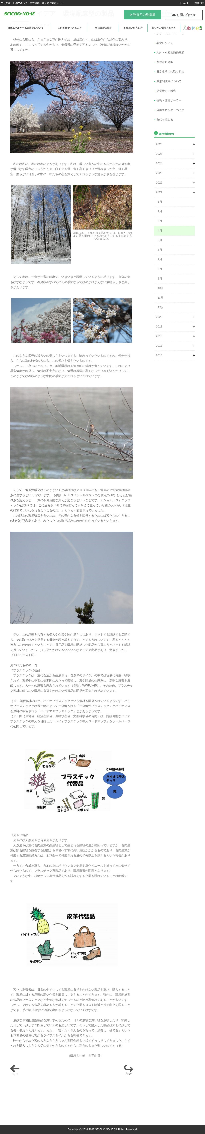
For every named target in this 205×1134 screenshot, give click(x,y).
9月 (160, 278)
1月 (160, 201)
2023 (159, 173)
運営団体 (199, 3)
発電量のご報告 (166, 90)
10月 (161, 288)
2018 (159, 336)
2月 (160, 211)
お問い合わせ (186, 15)
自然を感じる (164, 119)
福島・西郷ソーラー (169, 100)
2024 (159, 163)
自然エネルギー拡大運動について (26, 27)
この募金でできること (70, 27)
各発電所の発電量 (142, 14)
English (184, 3)
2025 (159, 153)
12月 (161, 307)
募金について (164, 42)
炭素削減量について (169, 81)
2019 (159, 326)
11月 (160, 297)
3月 (160, 221)
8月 (160, 269)
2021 (159, 192)
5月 (160, 240)
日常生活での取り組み (170, 71)
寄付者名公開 (164, 62)
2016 (159, 355)
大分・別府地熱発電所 (170, 52)
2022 (159, 182)
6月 (160, 249)
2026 (159, 144)
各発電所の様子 (103, 27)
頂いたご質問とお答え (164, 27)
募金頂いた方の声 (133, 27)
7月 (160, 259)
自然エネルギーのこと (170, 110)
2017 (159, 345)
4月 (160, 230)
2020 (159, 316)
